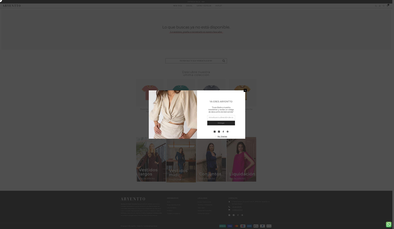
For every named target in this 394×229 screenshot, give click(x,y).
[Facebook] (223, 131)
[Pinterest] (227, 131)
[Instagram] (214, 131)
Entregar (221, 123)
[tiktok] (219, 131)
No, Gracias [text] (222, 136)
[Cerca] (245, 90)
